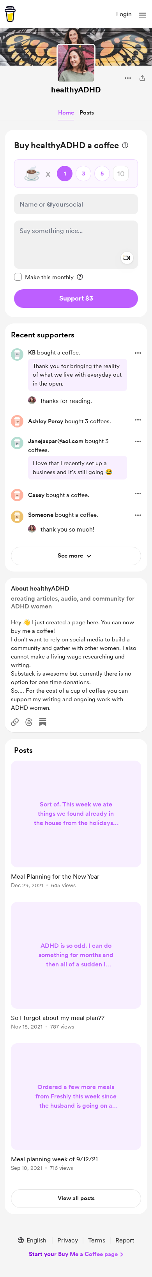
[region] (76, 223)
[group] (76, 829)
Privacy (67, 1240)
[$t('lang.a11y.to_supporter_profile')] (32, 400)
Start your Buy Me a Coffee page (73, 1254)
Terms (96, 1240)
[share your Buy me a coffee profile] (142, 78)
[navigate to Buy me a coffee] (10, 14)
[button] (142, 15)
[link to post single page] (76, 826)
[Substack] (43, 722)
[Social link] (15, 722)
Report (124, 1240)
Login (124, 14)
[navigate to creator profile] (76, 63)
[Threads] (29, 722)
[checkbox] (44, 277)
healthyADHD (76, 89)
